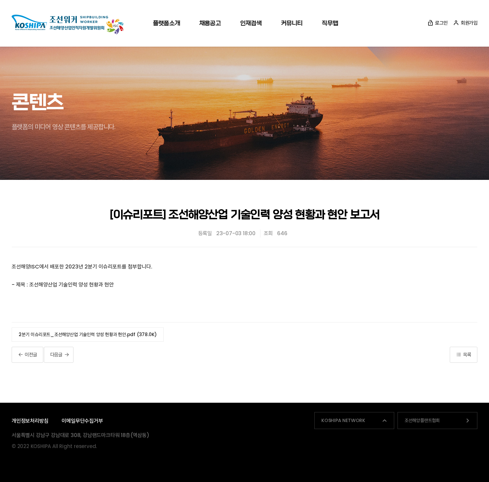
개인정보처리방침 (30, 421)
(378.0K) (88, 334)
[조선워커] (68, 24)
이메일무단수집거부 (82, 421)
